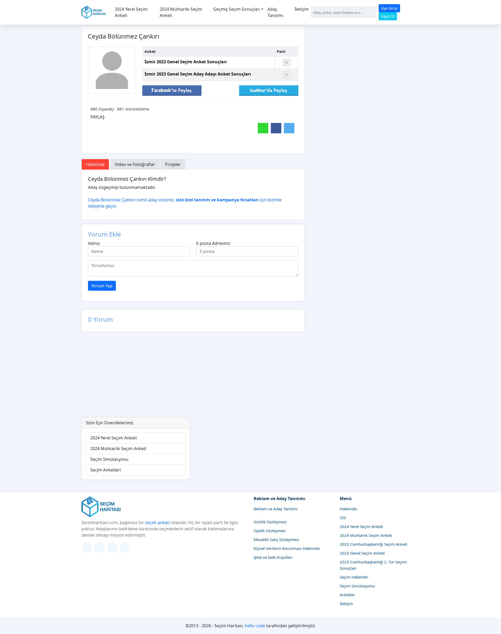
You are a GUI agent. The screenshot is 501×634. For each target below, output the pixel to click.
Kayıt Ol (388, 16)
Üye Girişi (389, 8)
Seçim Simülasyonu (109, 459)
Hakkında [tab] (95, 164)
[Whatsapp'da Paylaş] (263, 128)
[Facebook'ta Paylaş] (171, 90)
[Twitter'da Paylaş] (268, 90)
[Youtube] (125, 547)
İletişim (302, 9)
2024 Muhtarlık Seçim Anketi (181, 12)
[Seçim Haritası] (93, 12)
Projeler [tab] (173, 164)
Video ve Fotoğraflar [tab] (135, 164)
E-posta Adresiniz (213, 243)
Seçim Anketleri (105, 470)
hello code (255, 626)
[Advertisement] (250, 378)
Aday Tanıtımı (275, 12)
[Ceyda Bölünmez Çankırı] (112, 70)
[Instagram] (99, 547)
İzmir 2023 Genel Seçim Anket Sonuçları (186, 62)
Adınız (94, 243)
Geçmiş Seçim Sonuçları (236, 9)
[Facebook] (112, 547)
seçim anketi (157, 522)
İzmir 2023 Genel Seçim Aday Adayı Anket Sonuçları (198, 74)
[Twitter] (86, 547)
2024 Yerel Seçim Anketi (131, 12)
